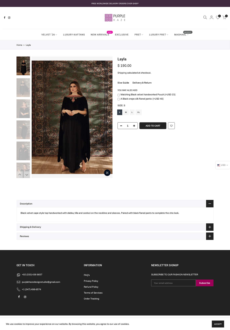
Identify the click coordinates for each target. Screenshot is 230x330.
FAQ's (87, 275)
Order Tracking (91, 298)
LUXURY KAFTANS (74, 34)
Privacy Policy (91, 280)
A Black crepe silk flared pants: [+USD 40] (142, 98)
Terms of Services (93, 292)
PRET (138, 34)
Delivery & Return (142, 82)
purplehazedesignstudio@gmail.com (41, 281)
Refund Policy (91, 286)
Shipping (122, 72)
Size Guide (123, 82)
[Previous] (37, 117)
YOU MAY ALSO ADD (127, 90)
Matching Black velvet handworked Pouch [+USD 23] (148, 94)
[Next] (106, 117)
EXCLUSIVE (122, 34)
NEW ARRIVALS (101, 33)
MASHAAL (182, 33)
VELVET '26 (48, 34)
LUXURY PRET (157, 34)
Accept (218, 324)
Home (19, 45)
